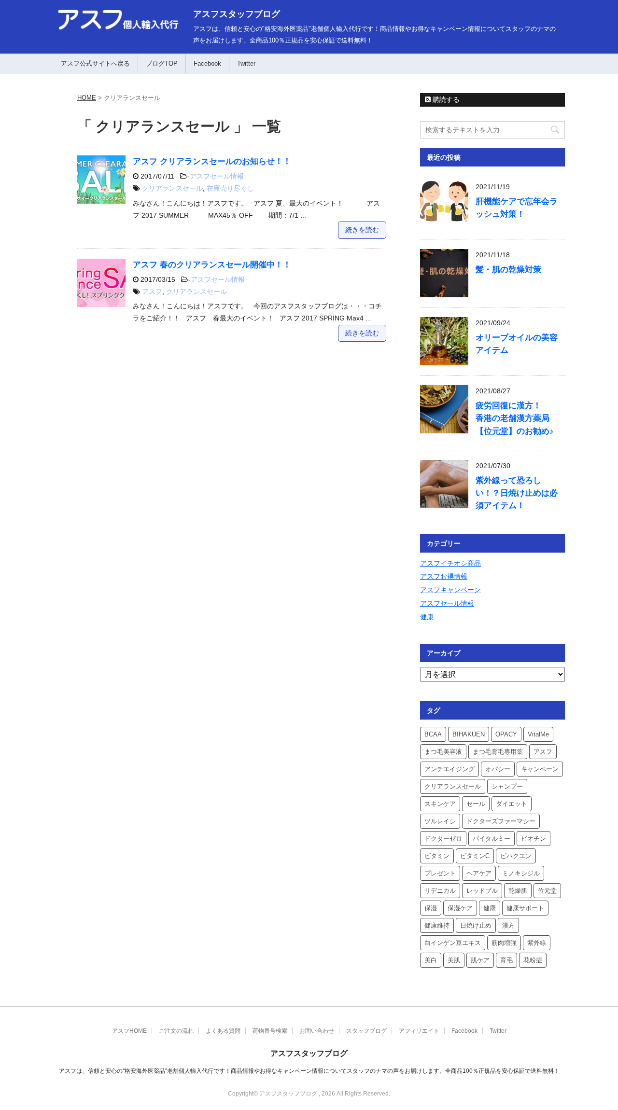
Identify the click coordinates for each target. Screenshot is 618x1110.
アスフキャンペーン (450, 590)
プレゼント (440, 873)
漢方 (508, 925)
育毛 (506, 960)
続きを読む (362, 230)
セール (475, 803)
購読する (445, 99)
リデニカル (440, 890)
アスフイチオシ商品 (450, 563)
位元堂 (547, 890)
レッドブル (482, 890)
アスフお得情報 (443, 576)
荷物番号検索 (270, 1030)
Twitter (246, 63)
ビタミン (436, 856)
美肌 (454, 960)
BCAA (433, 734)
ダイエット (511, 803)
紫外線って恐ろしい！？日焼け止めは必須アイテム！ (517, 493)
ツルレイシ (440, 821)
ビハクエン (516, 856)
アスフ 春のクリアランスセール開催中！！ (212, 264)
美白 (430, 960)
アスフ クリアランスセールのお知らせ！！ (212, 161)
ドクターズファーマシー (500, 821)
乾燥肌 (517, 890)
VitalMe (538, 734)
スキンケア (440, 803)
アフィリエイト (419, 1030)
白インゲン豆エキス (452, 942)
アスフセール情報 (217, 176)
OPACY (506, 734)
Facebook (207, 63)
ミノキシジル (521, 873)
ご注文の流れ (176, 1030)
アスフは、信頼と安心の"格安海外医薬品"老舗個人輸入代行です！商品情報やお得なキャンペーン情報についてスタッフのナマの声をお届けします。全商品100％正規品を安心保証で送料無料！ (309, 1071)
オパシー (497, 769)
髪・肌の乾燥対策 (508, 269)
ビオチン (533, 838)
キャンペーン (540, 769)
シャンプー (507, 786)
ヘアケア (479, 873)
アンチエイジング (449, 769)
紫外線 (536, 942)
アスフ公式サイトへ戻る (95, 63)
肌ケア (480, 960)
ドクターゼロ (443, 838)
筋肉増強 (504, 942)
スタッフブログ (366, 1030)
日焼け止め (476, 925)
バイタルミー (491, 838)
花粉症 (532, 960)
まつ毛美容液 (443, 751)
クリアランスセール (172, 188)
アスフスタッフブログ (236, 14)
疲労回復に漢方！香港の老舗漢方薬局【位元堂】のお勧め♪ (515, 418)
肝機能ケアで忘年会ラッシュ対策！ (517, 208)
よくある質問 (223, 1030)
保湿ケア (460, 908)
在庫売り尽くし (230, 188)
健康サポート (525, 908)
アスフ (152, 291)
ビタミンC (475, 856)
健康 (427, 617)
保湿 (430, 908)
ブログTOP (162, 63)
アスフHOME (129, 1030)
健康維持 (436, 925)
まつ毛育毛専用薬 (498, 751)
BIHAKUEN (468, 734)
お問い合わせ (316, 1030)
